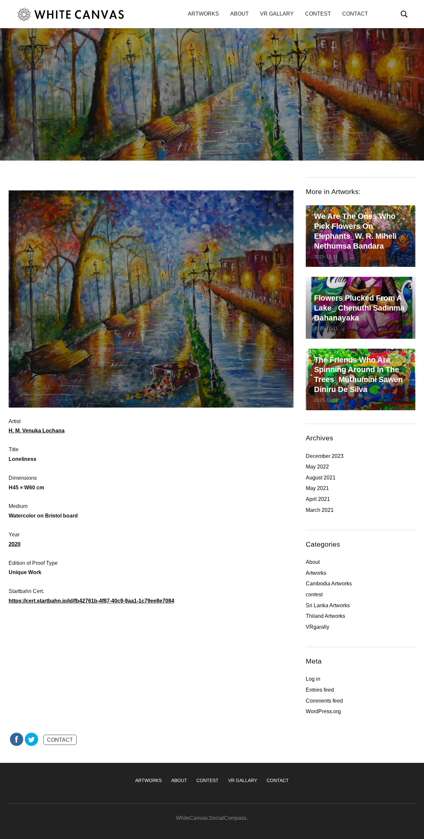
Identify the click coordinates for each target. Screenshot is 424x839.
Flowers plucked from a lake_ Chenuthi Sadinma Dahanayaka (359, 308)
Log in (313, 679)
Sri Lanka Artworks (328, 605)
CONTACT (355, 14)
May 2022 (317, 466)
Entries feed (320, 690)
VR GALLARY (277, 14)
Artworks (316, 573)
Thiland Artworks (325, 616)
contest (314, 594)
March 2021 (320, 510)
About (313, 562)
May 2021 (317, 488)
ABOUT (239, 14)
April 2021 (318, 499)
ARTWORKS (203, 14)
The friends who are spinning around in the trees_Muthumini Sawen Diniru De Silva (358, 375)
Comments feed (324, 701)
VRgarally (317, 627)
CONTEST (318, 14)
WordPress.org (323, 711)
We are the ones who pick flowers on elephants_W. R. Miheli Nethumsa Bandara (355, 231)
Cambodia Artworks (329, 583)
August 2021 (321, 477)
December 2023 (325, 456)
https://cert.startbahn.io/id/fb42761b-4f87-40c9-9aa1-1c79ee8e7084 (91, 601)
